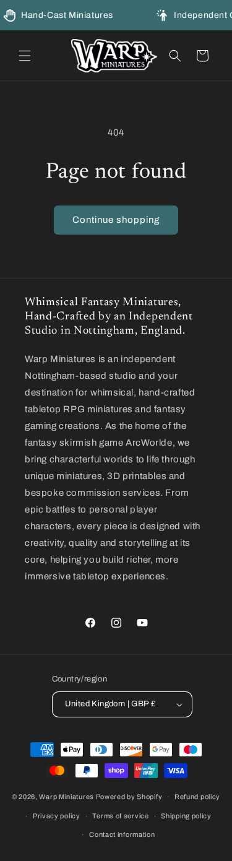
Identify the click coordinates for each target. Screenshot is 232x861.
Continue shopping (116, 220)
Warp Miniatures (66, 796)
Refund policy (197, 796)
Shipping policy (186, 816)
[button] (24, 55)
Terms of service (120, 816)
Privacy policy (56, 816)
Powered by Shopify (129, 796)
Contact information (122, 834)
